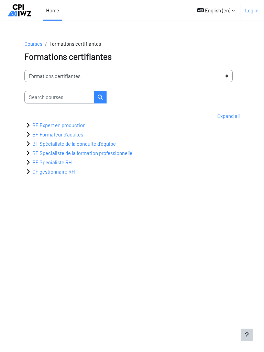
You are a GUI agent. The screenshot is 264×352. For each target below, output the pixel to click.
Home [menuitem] (52, 10)
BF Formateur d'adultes (57, 134)
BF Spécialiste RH (52, 162)
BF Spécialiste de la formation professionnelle (82, 153)
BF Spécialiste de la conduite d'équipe (74, 144)
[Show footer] (247, 335)
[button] (216, 10)
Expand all (228, 116)
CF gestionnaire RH (53, 171)
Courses (33, 44)
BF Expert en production (59, 125)
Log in (251, 10)
